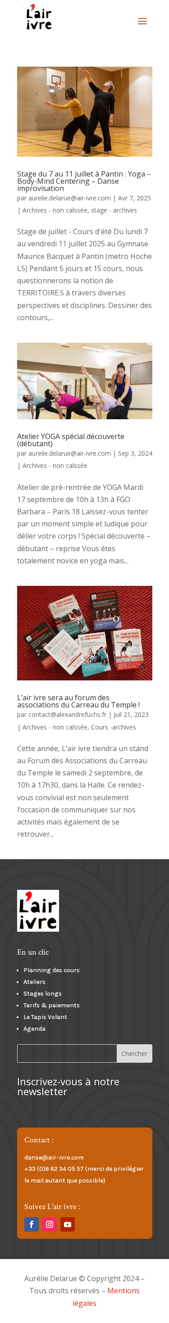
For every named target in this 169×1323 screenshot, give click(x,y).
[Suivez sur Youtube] (67, 1224)
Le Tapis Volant (45, 1017)
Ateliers (35, 982)
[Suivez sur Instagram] (49, 1224)
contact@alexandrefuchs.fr (67, 714)
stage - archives (114, 210)
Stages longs (42, 993)
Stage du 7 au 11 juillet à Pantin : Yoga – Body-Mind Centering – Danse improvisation (84, 181)
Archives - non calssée (55, 210)
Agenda (34, 1029)
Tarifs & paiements (51, 1005)
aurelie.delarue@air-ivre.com (69, 198)
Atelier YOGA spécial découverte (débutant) (70, 440)
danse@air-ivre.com (54, 1157)
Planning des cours (51, 970)
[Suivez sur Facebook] (31, 1224)
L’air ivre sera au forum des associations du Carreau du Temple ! (78, 701)
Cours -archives (113, 727)
